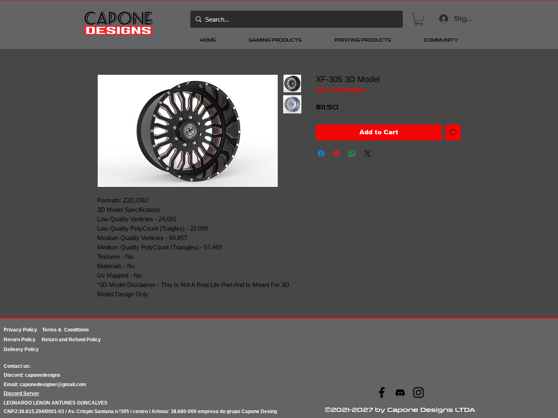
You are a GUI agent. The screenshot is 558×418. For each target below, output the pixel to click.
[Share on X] (368, 153)
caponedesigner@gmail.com (53, 384)
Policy (31, 339)
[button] (418, 19)
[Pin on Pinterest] (336, 153)
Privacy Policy (23, 330)
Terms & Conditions (65, 330)
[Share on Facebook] (321, 153)
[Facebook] (382, 392)
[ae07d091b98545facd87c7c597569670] (400, 392)
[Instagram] (418, 392)
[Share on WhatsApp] (352, 153)
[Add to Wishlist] (453, 132)
